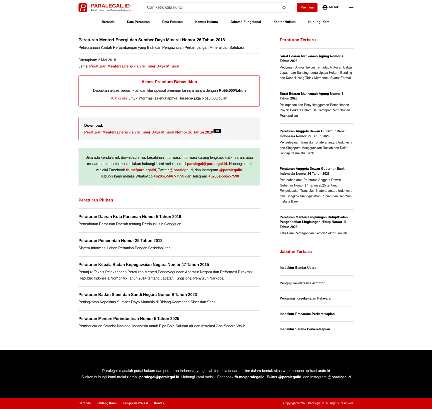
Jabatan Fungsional (245, 22)
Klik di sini (119, 98)
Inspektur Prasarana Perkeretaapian (307, 314)
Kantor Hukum (285, 22)
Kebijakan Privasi (135, 403)
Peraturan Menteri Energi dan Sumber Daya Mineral (134, 66)
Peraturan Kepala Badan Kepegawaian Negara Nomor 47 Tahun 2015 (143, 264)
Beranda (108, 22)
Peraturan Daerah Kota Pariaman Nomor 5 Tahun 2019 (129, 216)
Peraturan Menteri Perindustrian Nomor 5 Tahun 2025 (128, 318)
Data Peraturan (138, 22)
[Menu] (351, 7)
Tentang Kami (106, 403)
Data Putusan (172, 22)
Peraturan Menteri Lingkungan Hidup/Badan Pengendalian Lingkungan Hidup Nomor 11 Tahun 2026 (314, 222)
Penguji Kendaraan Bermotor (302, 283)
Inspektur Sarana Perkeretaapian (305, 329)
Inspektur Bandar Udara (298, 268)
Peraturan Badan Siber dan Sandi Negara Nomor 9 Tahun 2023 (137, 294)
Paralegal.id (110, 5)
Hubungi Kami (319, 22)
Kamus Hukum (206, 22)
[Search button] (284, 7)
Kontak (159, 403)
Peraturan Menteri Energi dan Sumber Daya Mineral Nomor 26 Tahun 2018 (152, 132)
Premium (307, 7)
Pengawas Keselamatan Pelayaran (306, 298)
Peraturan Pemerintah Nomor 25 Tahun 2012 (120, 240)
